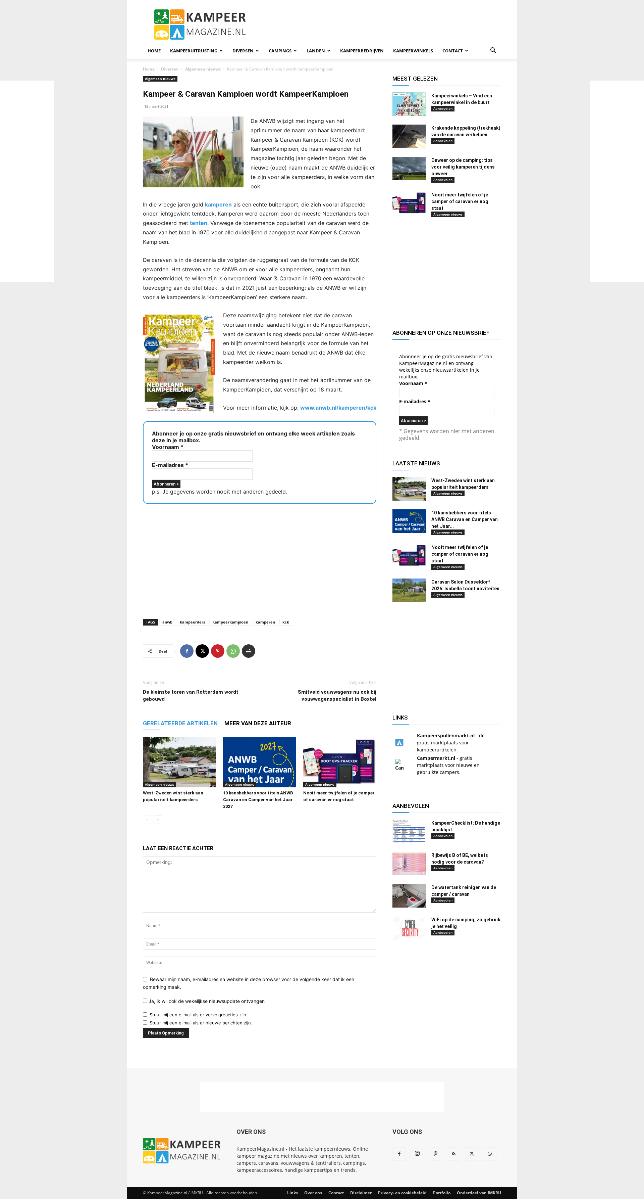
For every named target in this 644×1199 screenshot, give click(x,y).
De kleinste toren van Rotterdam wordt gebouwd (190, 695)
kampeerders (192, 622)
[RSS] (453, 1154)
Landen (316, 51)
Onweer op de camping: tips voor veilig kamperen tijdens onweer (463, 166)
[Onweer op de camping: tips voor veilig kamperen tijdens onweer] (409, 168)
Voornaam (167, 447)
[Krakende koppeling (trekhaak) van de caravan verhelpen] (409, 136)
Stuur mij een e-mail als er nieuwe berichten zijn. (201, 1022)
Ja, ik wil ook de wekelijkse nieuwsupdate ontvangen (206, 1001)
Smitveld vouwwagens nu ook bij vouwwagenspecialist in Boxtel (337, 695)
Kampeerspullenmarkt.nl (446, 735)
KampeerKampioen (230, 622)
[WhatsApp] (233, 651)
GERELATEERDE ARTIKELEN (180, 723)
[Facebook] (187, 651)
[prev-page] (147, 820)
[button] (493, 51)
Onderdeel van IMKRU (479, 1193)
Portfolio (441, 1193)
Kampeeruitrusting (193, 51)
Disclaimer (361, 1193)
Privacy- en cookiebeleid (402, 1193)
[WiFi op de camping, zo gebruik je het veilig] (409, 928)
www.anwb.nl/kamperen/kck (338, 407)
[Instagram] (417, 1153)
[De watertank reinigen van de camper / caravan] (409, 896)
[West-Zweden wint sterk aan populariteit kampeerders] (179, 762)
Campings (280, 51)
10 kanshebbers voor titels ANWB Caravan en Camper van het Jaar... (464, 519)
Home (154, 51)
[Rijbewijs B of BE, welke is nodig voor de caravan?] (409, 863)
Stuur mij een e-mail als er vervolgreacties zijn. (199, 1014)
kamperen (218, 204)
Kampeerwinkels (413, 51)
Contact (452, 51)
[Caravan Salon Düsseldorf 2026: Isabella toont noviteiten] (409, 590)
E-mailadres (170, 465)
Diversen (243, 51)
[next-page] (158, 820)
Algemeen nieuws (203, 69)
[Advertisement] (617, 181)
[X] (202, 651)
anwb (167, 622)
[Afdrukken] (248, 651)
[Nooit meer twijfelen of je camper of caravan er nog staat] (339, 762)
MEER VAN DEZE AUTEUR (257, 723)
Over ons (313, 1193)
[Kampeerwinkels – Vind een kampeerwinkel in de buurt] (409, 104)
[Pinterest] (217, 651)
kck (285, 622)
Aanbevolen (442, 108)
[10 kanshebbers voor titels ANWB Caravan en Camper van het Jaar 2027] (259, 762)
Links (292, 1193)
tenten (198, 223)
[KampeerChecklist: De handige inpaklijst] (409, 831)
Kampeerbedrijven (362, 51)
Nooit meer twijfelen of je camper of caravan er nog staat (459, 201)
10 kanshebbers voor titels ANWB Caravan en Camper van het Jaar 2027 (258, 799)
